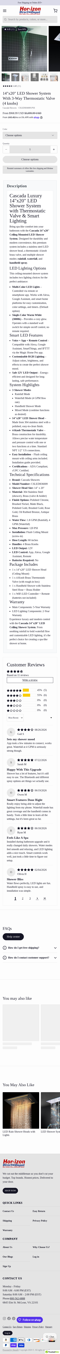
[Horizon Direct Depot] (30, 11)
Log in (36, 1256)
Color (5, 129)
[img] (25, 729)
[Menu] (6, 10)
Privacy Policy (40, 1220)
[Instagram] (4, 1320)
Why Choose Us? (41, 1247)
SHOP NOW (10, 1191)
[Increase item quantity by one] (53, 149)
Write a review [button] (30, 680)
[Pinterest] (13, 1320)
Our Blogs (8, 1256)
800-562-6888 (17, 1298)
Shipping (7, 1220)
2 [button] (22, 898)
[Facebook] (9, 1320)
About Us (7, 1247)
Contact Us (8, 1211)
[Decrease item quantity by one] (6, 149)
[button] (30, 159)
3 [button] (30, 898)
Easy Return (39, 1211)
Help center (13, 936)
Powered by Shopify (11, 1350)
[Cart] (54, 10)
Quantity (6, 143)
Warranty (7, 1230)
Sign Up (7, 1266)
